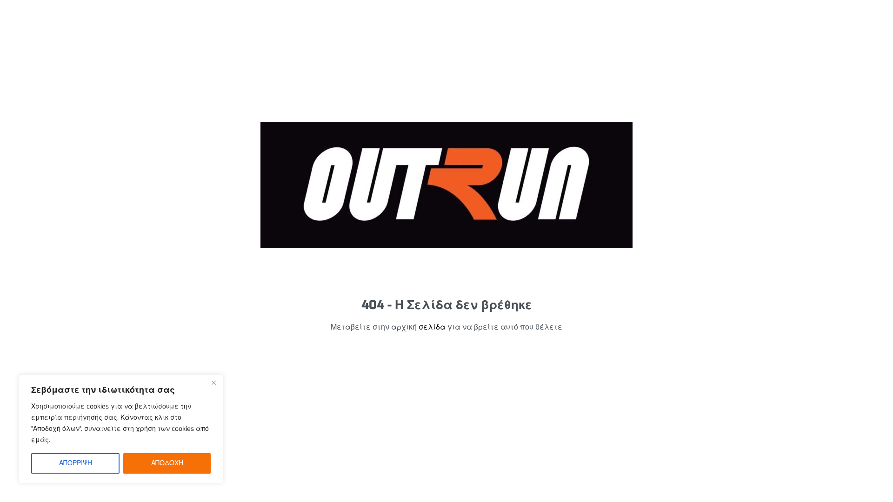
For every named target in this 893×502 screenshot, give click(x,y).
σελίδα (432, 327)
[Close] (213, 382)
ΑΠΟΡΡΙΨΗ (75, 463)
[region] (121, 429)
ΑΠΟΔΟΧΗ (167, 463)
